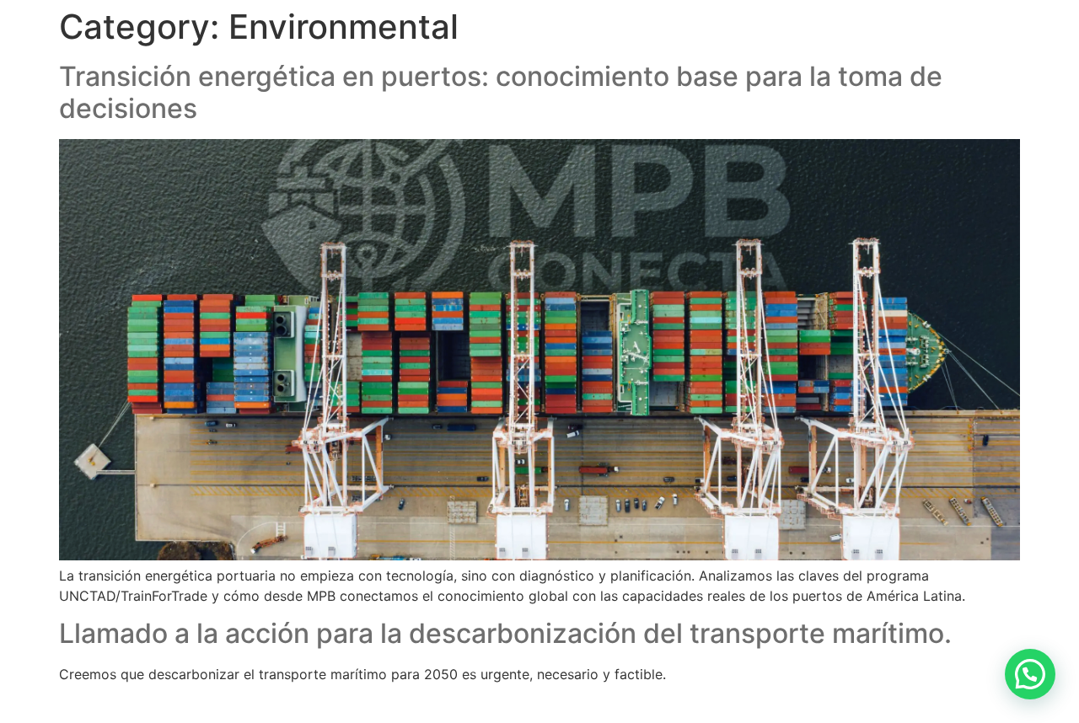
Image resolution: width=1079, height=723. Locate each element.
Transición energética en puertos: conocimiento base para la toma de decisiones (500, 92)
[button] (1030, 674)
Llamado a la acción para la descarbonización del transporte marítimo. (505, 633)
